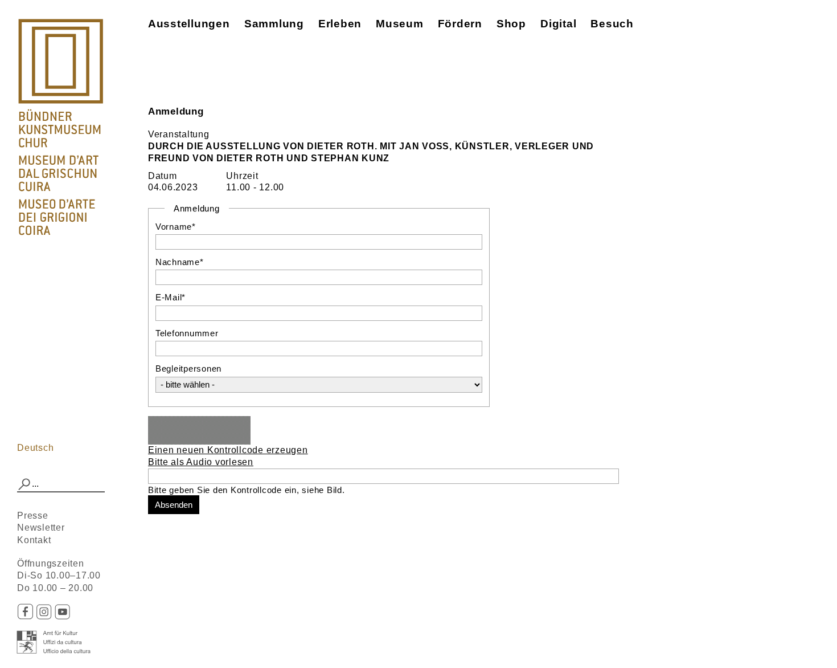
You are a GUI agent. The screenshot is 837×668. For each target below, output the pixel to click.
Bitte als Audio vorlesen (200, 462)
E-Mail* (170, 297)
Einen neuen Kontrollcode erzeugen (228, 450)
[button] (24, 484)
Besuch (612, 24)
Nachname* (179, 262)
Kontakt (34, 540)
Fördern (460, 24)
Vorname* (175, 226)
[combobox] (61, 484)
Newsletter (41, 527)
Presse (32, 515)
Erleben (340, 24)
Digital (558, 24)
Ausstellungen (189, 24)
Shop (511, 24)
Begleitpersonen (188, 368)
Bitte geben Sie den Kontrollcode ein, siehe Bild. (246, 490)
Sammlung (274, 24)
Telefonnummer (187, 333)
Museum (400, 24)
